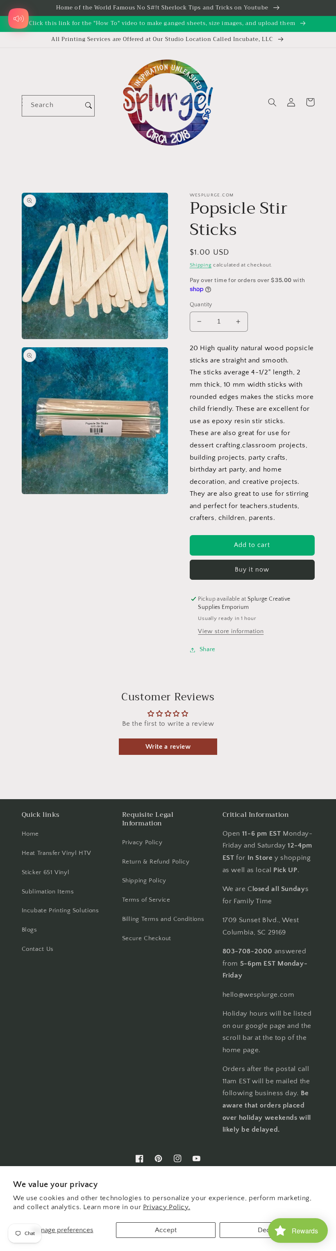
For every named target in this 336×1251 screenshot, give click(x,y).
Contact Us (38, 949)
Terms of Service (146, 900)
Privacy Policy (142, 842)
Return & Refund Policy (156, 862)
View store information (230, 631)
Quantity (201, 304)
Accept (166, 1230)
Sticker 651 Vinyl (46, 872)
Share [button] (208, 649)
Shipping (201, 265)
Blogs (29, 930)
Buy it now (252, 569)
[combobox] (53, 105)
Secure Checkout (146, 938)
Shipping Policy (144, 880)
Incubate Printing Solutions (60, 910)
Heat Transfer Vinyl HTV (57, 853)
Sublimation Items (48, 892)
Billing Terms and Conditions (163, 919)
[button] (272, 102)
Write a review (168, 746)
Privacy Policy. (166, 1207)
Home (30, 834)
